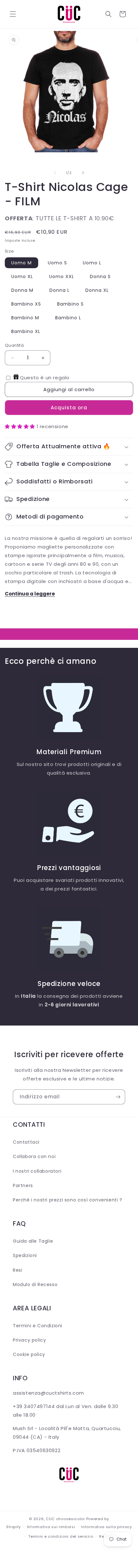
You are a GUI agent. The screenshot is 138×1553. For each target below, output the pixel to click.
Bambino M (25, 317)
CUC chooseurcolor (65, 1518)
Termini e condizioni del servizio (60, 1536)
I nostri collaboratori (37, 1171)
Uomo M (21, 263)
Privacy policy (29, 1340)
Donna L (59, 290)
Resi (17, 1270)
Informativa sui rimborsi (51, 1526)
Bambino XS (26, 304)
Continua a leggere (30, 593)
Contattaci (26, 1142)
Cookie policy (29, 1354)
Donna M (22, 290)
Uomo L (92, 263)
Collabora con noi (34, 1156)
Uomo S (57, 263)
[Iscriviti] (118, 1096)
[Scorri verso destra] (83, 173)
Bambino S (70, 304)
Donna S (100, 276)
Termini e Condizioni (37, 1325)
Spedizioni (25, 1255)
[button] (13, 14)
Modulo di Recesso (35, 1284)
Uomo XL (22, 276)
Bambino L (68, 317)
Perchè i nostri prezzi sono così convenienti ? (67, 1200)
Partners (23, 1185)
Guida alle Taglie (33, 1241)
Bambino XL (25, 331)
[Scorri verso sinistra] (55, 173)
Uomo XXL (61, 276)
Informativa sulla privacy (106, 1526)
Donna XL (97, 290)
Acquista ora (69, 407)
